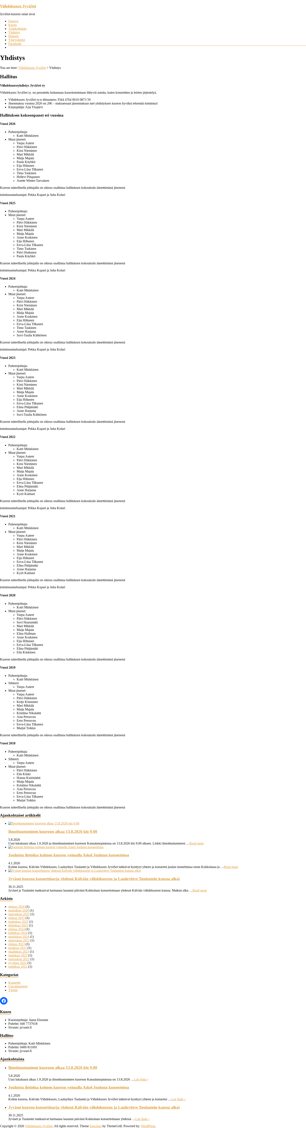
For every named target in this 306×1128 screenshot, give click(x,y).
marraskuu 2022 (19, 959)
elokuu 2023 (16, 944)
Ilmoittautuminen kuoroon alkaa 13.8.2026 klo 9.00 (52, 831)
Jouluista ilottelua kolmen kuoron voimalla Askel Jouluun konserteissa (68, 855)
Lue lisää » (141, 1079)
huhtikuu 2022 (17, 966)
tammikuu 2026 (18, 910)
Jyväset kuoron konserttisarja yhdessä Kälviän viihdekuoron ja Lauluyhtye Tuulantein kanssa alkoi (94, 879)
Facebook (14, 43)
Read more (196, 843)
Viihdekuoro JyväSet (18, 6)
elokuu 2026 (16, 906)
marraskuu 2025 (19, 914)
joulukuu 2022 (17, 955)
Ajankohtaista (17, 28)
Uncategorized (17, 986)
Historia (13, 36)
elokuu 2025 (16, 918)
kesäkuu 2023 (17, 948)
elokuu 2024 (16, 929)
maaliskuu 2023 (18, 951)
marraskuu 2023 (19, 940)
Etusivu (13, 21)
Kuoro (12, 25)
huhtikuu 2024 (17, 933)
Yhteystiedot (16, 40)
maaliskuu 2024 (18, 936)
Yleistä (12, 990)
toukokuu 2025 (18, 921)
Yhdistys (14, 32)
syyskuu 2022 (17, 963)
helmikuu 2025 (18, 925)
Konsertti (14, 982)
